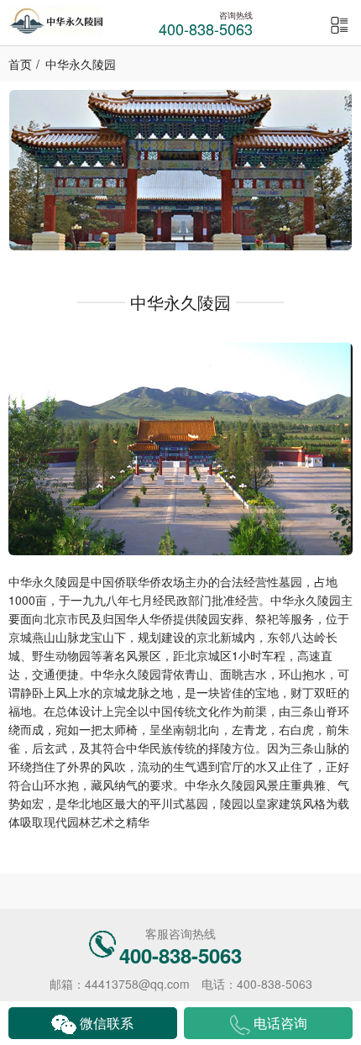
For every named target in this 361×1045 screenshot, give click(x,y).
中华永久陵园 (80, 63)
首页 (20, 63)
